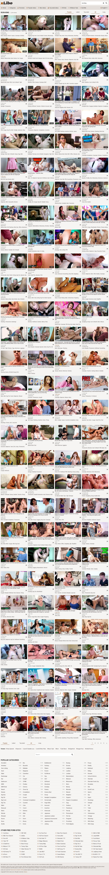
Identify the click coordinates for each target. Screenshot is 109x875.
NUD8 (40, 849)
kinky (43, 251)
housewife (11, 202)
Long (104, 12)
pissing (83, 35)
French (46, 771)
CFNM (58, 131)
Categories (12, 8)
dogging (30, 35)
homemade (97, 35)
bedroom (7, 470)
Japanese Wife (49, 821)
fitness (99, 227)
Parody (68, 810)
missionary (50, 35)
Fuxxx (83, 518)
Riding (89, 771)
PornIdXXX (57, 296)
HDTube (3, 104)
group (16, 154)
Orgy (67, 802)
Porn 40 (5, 838)
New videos (42, 8)
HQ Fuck (41, 857)
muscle (29, 666)
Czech (24, 808)
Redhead (90, 768)
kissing (29, 106)
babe (66, 297)
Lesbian (68, 773)
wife (11, 82)
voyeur (13, 35)
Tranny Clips (24, 846)
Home (3, 8)
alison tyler (51, 748)
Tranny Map (42, 843)
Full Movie (47, 773)
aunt (63, 35)
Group (46, 795)
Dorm (24, 818)
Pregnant (68, 818)
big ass (84, 178)
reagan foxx (80, 748)
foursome (71, 203)
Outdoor (68, 805)
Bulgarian (25, 771)
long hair (73, 592)
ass (79, 154)
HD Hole (63, 8)
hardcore (20, 130)
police (59, 543)
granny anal (74, 640)
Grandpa (47, 787)
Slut (89, 787)
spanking (30, 642)
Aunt (2, 771)
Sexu (56, 542)
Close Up (25, 789)
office (71, 154)
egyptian (65, 445)
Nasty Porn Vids (97, 857)
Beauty (3, 792)
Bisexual (3, 808)
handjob (57, 35)
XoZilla (2, 394)
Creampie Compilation (29, 800)
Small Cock (91, 789)
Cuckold (25, 802)
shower (20, 396)
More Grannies (61, 843)
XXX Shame (60, 857)
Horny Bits (60, 835)
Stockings (90, 800)
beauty (5, 35)
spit (51, 106)
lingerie (76, 83)
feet (29, 346)
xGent (23, 851)
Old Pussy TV (61, 849)
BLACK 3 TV (96, 854)
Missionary (69, 781)
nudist (89, 202)
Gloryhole (47, 784)
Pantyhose (69, 808)
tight (20, 82)
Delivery (25, 810)
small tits (33, 275)
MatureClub (30, 345)
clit (46, 58)
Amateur (3, 765)
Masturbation (70, 776)
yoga (13, 348)
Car (24, 776)
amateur (92, 35)
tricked (56, 519)
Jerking (47, 824)
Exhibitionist (48, 763)
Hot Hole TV (42, 838)
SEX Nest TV (6, 857)
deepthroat (39, 690)
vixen (92, 568)
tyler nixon (64, 748)
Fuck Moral (96, 838)
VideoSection (4, 152)
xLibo (6, 3)
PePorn (83, 470)
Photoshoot (69, 813)
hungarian (46, 154)
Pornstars (21, 8)
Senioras (57, 518)
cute (80, 179)
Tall (89, 805)
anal (12, 58)
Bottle (3, 824)
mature (2, 58)
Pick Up (68, 816)
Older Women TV (26, 849)
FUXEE (23, 854)
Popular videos (31, 8)
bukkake (96, 106)
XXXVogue (3, 297)
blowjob (17, 249)
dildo (38, 616)
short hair (101, 131)
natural (22, 275)
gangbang (105, 106)
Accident (3, 763)
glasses (66, 59)
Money (68, 787)
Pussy (89, 763)
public (2, 664)
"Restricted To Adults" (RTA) (17, 869)
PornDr (83, 272)
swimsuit (57, 690)
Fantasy (47, 765)
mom (2, 35)
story (24, 130)
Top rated (86, 12)
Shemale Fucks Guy (93, 781)
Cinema (25, 787)
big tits (64, 83)
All (95, 12)
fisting (14, 275)
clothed (43, 106)
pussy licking (104, 227)
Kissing (68, 763)
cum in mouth (40, 35)
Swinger (90, 802)
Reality (89, 765)
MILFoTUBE (96, 833)
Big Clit (3, 797)
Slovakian (90, 784)
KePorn (56, 58)
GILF (14, 249)
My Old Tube (78, 846)
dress (29, 373)
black (106, 35)
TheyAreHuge (4, 34)
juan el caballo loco (28, 748)
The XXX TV (78, 854)
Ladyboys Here (97, 851)
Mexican (68, 779)
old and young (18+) (14, 372)
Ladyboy (68, 768)
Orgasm (68, 797)
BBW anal (4, 787)
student (15, 494)
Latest (78, 12)
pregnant (30, 225)
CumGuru (6, 833)
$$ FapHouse (4, 80)
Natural (68, 792)
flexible (43, 202)
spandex (84, 420)
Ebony (24, 821)
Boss (2, 821)
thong (47, 420)
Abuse (25, 872)
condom (60, 737)
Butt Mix (83, 8)
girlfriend (34, 106)
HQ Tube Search (97, 849)
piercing (34, 154)
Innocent (47, 805)
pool (102, 420)
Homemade (48, 800)
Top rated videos (53, 8)
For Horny (78, 833)
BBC (22, 154)
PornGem (3, 200)
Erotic (24, 824)
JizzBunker (57, 81)
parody (88, 568)
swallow (87, 82)
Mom (67, 784)
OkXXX (29, 296)
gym (4, 348)
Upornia (84, 640)
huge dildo (34, 616)
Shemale (90, 779)
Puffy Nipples (70, 824)
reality (98, 273)
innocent (47, 106)
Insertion (47, 808)
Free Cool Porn (61, 846)
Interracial (47, 810)
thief (83, 739)
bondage (57, 249)
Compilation (26, 792)
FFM (2, 130)
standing (76, 35)
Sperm (89, 792)
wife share (94, 713)
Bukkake (25, 768)
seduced (86, 58)
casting (93, 370)
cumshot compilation (70, 420)
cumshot (71, 83)
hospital (52, 690)
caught (60, 83)
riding (62, 297)
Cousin (25, 797)
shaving (57, 203)
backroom (24, 227)
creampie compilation (87, 155)
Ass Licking (4, 768)
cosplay (96, 568)
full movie (44, 178)
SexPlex (30, 371)
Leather (68, 771)
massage (60, 348)
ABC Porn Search (8, 835)
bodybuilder (38, 666)
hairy (60, 35)
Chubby (25, 784)
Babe (2, 773)
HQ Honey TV (7, 851)
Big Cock (3, 800)
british (15, 299)
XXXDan (30, 273)
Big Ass (3, 795)
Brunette (25, 765)
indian (93, 58)
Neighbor (68, 795)
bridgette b (72, 748)
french (9, 35)
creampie (17, 35)
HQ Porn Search (43, 835)
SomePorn (30, 104)
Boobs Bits (78, 849)
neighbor (62, 107)
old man (22, 35)
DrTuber (3, 735)
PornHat (3, 128)
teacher (39, 106)
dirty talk (76, 59)
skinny (43, 321)
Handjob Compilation (50, 797)
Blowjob (3, 816)
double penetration (32, 251)
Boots (3, 818)
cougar (21, 58)
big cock (34, 35)
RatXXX (2, 370)
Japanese (47, 813)
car (18, 58)
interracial (60, 273)
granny (45, 35)
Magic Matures (43, 841)
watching (70, 471)
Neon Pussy (24, 843)
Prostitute (69, 821)
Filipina (46, 768)
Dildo (24, 813)
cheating (97, 131)
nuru (88, 690)
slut (53, 154)
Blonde (3, 813)
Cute (24, 805)
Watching (90, 818)
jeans (75, 131)
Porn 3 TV (42, 854)
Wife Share (91, 821)
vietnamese (71, 297)
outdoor (39, 321)
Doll (24, 816)
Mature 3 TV (6, 846)
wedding (3, 321)
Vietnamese (91, 813)
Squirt (89, 797)
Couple (25, 795)
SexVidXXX (57, 225)
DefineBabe (84, 129)
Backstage (4, 776)
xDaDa (23, 835)
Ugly (89, 810)
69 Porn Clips (43, 846)
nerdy (5, 567)
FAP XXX (23, 833)
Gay (46, 776)
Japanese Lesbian (50, 816)
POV (72, 107)
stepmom (71, 59)
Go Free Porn (43, 833)
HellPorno (30, 470)
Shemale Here (79, 841)
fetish (11, 275)
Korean (68, 765)
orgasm (98, 519)
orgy (19, 154)
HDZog (83, 369)
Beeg (83, 56)
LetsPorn (57, 201)
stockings (13, 321)
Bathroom (4, 781)
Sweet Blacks (61, 854)
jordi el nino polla (41, 748)
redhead (35, 321)
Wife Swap (91, 824)
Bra (24, 763)
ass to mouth (11, 154)
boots (45, 346)
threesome (8, 106)
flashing (62, 131)
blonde (68, 107)
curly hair (14, 422)
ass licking (50, 58)
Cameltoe (25, 773)
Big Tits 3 (78, 843)
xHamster (30, 34)
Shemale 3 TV (61, 838)
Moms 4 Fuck (97, 843)
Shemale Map (97, 846)
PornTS (77, 851)
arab (56, 445)
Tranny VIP (78, 857)
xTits (2, 273)
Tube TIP (5, 841)
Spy (89, 795)
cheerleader (94, 227)
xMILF (2, 421)
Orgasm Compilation (72, 800)
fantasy (100, 155)
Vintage (90, 816)
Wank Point (60, 841)
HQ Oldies (24, 841)
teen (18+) (84, 202)
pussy (66, 35)
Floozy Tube (96, 841)
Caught (25, 779)
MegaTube (57, 34)
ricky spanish (10, 748)
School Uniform (92, 776)
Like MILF (42, 851)
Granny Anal (48, 792)
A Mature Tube (73, 8)
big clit (39, 202)
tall (56, 131)
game (87, 251)
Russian (90, 773)
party (46, 321)
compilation (42, 130)
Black (2, 810)
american (100, 58)
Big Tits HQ (78, 835)
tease (31, 420)
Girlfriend (47, 781)
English (103, 8)
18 (31, 178)
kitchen (71, 131)
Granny (46, 789)
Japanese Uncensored (51, 818)
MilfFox (2, 469)
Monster (68, 789)
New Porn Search (62, 833)
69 (1, 616)
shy (83, 58)
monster (90, 447)
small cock (35, 58)
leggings (22, 348)
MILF (96, 58)
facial (59, 297)
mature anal (7, 58)
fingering (76, 297)
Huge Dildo (47, 802)
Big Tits (3, 802)
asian (56, 297)
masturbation (36, 225)
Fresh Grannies (61, 851)
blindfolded (39, 591)
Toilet (89, 808)
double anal (97, 495)
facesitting (69, 179)
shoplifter (98, 299)
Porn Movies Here (26, 857)
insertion (67, 131)
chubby (15, 130)
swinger (40, 58)
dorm (15, 688)
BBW (2, 784)
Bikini (2, 805)
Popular (69, 12)
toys (64, 495)
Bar (2, 779)
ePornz (5, 854)
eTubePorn (6, 843)
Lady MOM (96, 835)
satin (67, 203)
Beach (3, 789)
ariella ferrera (89, 748)
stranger (71, 495)
